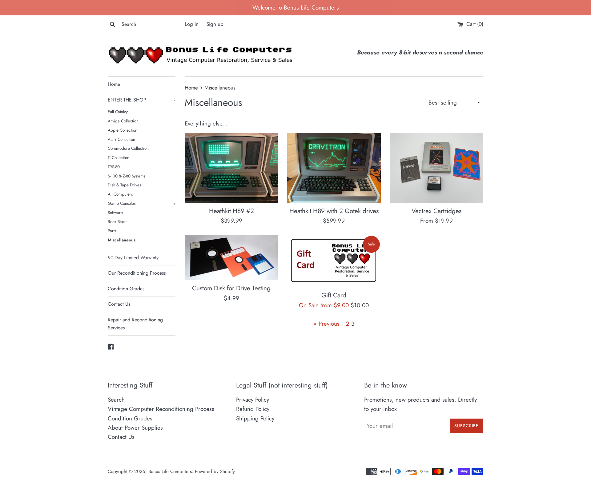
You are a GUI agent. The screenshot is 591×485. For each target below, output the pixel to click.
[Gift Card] (333, 261)
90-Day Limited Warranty (133, 257)
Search (116, 400)
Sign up (214, 24)
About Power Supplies (135, 427)
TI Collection (118, 157)
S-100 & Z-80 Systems (126, 176)
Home (114, 84)
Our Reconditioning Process (137, 272)
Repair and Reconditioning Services (135, 323)
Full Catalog (118, 112)
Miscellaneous (121, 240)
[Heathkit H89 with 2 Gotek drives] (333, 168)
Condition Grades (126, 288)
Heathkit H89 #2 (231, 211)
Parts (112, 231)
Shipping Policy (255, 418)
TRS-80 (114, 167)
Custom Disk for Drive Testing (231, 288)
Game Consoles (141, 203)
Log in (192, 24)
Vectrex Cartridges (436, 211)
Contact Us (119, 304)
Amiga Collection (123, 121)
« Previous (327, 324)
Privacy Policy (252, 400)
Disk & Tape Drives (124, 185)
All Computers (120, 194)
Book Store (117, 221)
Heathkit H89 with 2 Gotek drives (334, 211)
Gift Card (333, 295)
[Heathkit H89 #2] (231, 168)
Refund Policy (252, 409)
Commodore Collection (128, 148)
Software (115, 212)
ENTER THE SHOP (141, 99)
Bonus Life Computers (170, 471)
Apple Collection (122, 130)
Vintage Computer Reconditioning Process (161, 409)
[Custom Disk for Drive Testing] (231, 257)
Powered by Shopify (215, 471)
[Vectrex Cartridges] (436, 168)
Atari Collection (121, 139)
